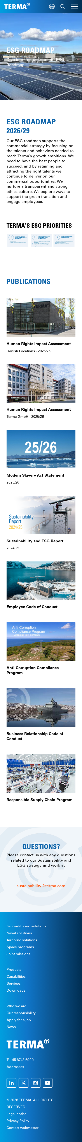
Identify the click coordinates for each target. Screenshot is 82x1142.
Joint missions (18, 954)
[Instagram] (37, 1083)
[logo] (17, 6)
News (11, 1027)
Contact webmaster (22, 1128)
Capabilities (16, 976)
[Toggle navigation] (74, 6)
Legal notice (16, 1114)
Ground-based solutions (26, 926)
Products (14, 969)
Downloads (16, 990)
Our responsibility (21, 1013)
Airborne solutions (22, 940)
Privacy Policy (18, 1121)
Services (14, 983)
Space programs (20, 947)
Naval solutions (19, 933)
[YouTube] (49, 1083)
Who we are (16, 1006)
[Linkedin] (13, 1083)
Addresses (15, 1067)
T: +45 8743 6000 (20, 1060)
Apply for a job (19, 1020)
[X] (25, 1083)
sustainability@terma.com (41, 886)
